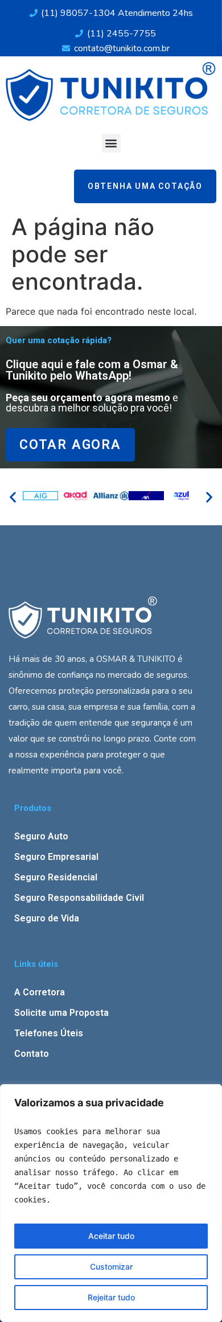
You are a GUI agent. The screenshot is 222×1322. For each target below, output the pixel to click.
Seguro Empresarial (56, 856)
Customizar (111, 1266)
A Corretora (39, 992)
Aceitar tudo (111, 1236)
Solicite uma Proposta (61, 1012)
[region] (111, 1203)
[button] (111, 143)
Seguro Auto (41, 836)
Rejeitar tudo (111, 1297)
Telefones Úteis (48, 1033)
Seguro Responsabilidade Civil (79, 897)
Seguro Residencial (55, 877)
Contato (31, 1053)
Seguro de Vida (46, 918)
